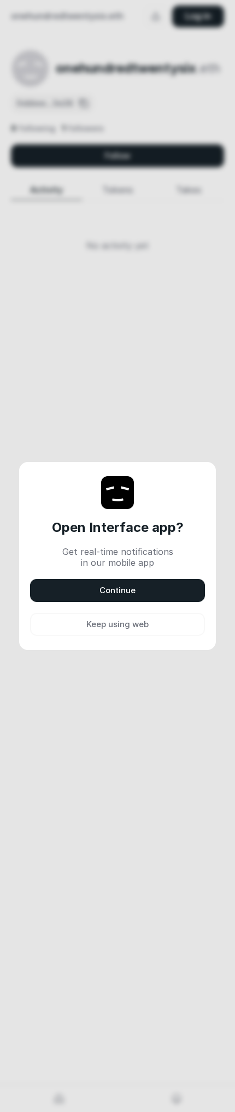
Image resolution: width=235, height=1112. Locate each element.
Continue (117, 590)
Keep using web (117, 624)
